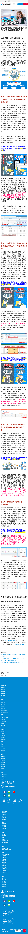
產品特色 (3, 690)
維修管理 (3, 746)
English (5, 1)
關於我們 (3, 702)
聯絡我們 (3, 708)
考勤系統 (3, 719)
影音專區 (3, 694)
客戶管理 (3, 727)
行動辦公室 (3, 777)
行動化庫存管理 (4, 717)
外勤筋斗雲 (3, 685)
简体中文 (10, 1)
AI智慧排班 (3, 721)
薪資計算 (3, 723)
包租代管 (3, 760)
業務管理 (3, 744)
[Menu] (14, 4)
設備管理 (3, 729)
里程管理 (3, 737)
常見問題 (3, 706)
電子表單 (3, 725)
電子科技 (3, 756)
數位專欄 (3, 696)
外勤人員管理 (4, 775)
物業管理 (3, 764)
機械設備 (3, 766)
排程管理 (3, 731)
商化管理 (3, 748)
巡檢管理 (3, 750)
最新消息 (3, 687)
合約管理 (3, 733)
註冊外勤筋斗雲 (10, 641)
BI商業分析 (3, 735)
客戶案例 (3, 692)
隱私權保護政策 (4, 712)
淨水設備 (3, 762)
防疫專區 (3, 779)
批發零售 (3, 768)
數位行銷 (3, 704)
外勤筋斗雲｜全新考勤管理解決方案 (12, 662)
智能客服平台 (4, 739)
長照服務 (3, 758)
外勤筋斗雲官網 (19, 645)
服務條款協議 (4, 710)
